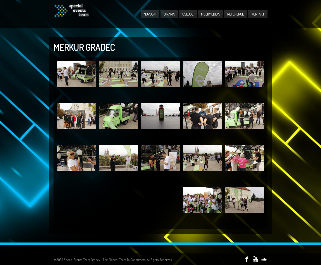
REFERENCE (235, 14)
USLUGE (187, 14)
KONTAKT (258, 14)
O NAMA (169, 14)
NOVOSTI (150, 14)
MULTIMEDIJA (210, 14)
